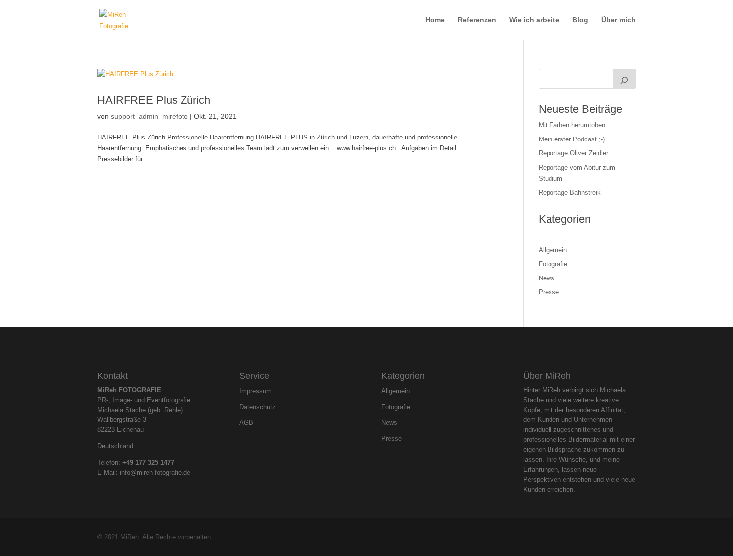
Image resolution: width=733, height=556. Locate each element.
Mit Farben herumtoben (572, 125)
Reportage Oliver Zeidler (573, 153)
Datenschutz (257, 407)
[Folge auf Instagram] (358, 347)
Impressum (255, 391)
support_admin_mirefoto (149, 116)
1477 (167, 462)
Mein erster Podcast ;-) (572, 139)
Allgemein (553, 250)
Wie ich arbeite (534, 20)
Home (435, 20)
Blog (580, 20)
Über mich (618, 20)
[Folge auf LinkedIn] (374, 347)
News (546, 278)
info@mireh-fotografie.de (155, 472)
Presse (549, 292)
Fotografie (553, 264)
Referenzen (477, 20)
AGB (246, 422)
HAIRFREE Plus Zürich (153, 100)
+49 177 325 (141, 462)
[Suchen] (624, 79)
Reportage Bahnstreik (570, 192)
